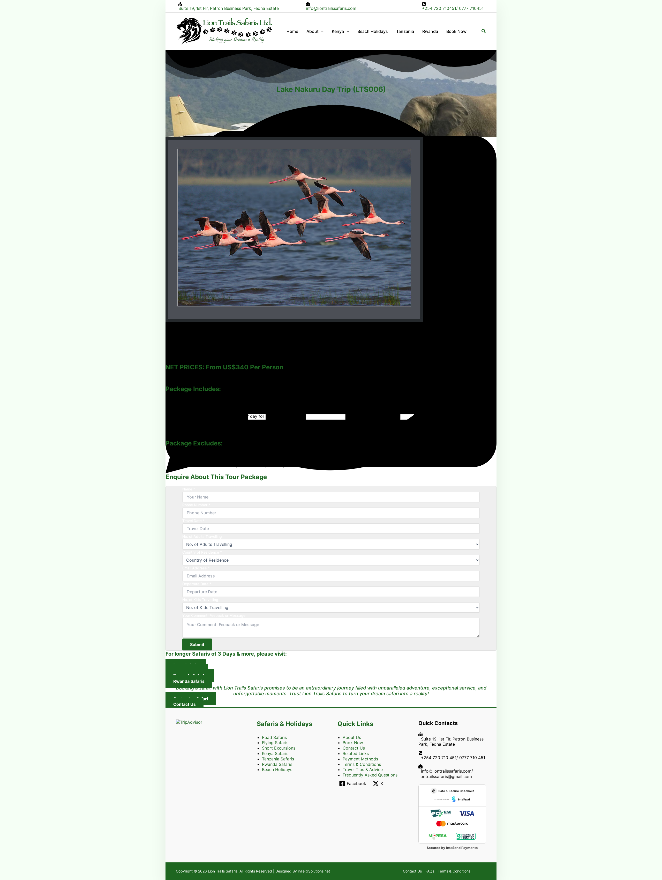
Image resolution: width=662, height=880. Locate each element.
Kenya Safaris (275, 753)
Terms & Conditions (362, 764)
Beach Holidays (277, 769)
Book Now (353, 742)
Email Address (196, 568)
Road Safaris (274, 737)
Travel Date (193, 520)
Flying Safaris (275, 742)
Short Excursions (278, 748)
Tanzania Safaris (278, 758)
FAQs (429, 871)
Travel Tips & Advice (363, 769)
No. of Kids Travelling (200, 599)
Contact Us (354, 748)
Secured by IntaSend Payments (452, 848)
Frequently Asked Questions (370, 775)
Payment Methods (360, 758)
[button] (321, 31)
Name (188, 489)
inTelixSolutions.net (314, 871)
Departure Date (196, 584)
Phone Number (196, 505)
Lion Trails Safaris (222, 871)
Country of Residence (202, 552)
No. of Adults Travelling (202, 536)
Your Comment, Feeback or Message (213, 615)
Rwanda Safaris (277, 764)
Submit (197, 644)
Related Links (356, 753)
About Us (352, 737)
